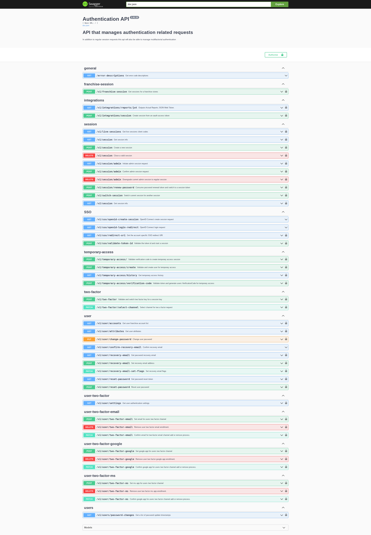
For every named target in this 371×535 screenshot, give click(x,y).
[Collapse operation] (283, 68)
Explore (279, 4)
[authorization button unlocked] (285, 91)
